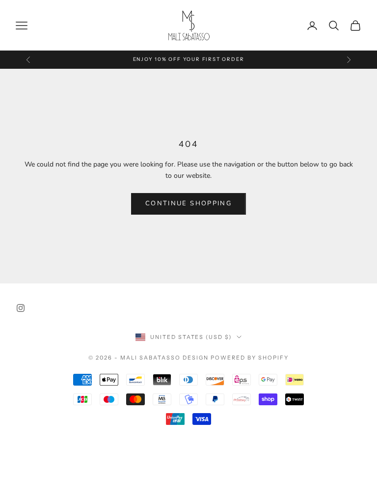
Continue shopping (188, 203)
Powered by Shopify (250, 357)
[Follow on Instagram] (21, 308)
